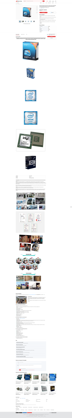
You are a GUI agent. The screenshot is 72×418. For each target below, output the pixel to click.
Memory (47, 399)
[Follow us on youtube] (54, 412)
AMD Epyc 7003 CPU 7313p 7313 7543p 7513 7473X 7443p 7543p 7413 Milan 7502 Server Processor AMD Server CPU (44, 393)
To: (18, 363)
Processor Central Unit (30, 407)
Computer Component (18, 401)
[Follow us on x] (52, 412)
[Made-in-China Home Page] (19, 1)
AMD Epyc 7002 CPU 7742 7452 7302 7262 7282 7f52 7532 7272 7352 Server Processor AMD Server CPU (35, 393)
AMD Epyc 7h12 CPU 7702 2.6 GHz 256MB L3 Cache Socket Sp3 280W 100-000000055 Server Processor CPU (19, 382)
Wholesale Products (36, 414)
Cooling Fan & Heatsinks (25, 407)
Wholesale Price (39, 414)
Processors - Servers (17, 400)
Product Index (46, 414)
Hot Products (25, 414)
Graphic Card (20, 407)
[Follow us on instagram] (53, 412)
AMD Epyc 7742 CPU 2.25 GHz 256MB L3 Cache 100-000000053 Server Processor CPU (35, 382)
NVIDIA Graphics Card (28, 400)
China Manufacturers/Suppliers (31, 414)
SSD (46, 400)
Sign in (55, 1)
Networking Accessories (38, 401)
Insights (47, 414)
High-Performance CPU (41, 407)
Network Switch (27, 401)
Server (36, 400)
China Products (27, 414)
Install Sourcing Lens (30, 412)
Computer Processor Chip (35, 407)
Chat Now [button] (52, 12)
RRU (46, 401)
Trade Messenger (24, 412)
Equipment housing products (22, 318)
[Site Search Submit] (44, 1)
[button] (50, 1)
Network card (27, 399)
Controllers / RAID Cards (38, 399)
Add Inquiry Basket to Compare (27, 23)
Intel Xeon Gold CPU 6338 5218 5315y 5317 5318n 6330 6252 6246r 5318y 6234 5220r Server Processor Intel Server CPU (52, 393)
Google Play (20, 412)
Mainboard (17, 407)
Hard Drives (17, 399)
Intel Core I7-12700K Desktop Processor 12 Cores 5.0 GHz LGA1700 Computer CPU (27, 382)
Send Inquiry (43, 12)
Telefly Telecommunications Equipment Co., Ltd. (45, 7)
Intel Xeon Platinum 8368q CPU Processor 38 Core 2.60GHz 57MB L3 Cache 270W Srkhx (27, 393)
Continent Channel (42, 414)
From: (18, 362)
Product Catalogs (23, 398)
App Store (17, 412)
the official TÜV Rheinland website (32, 294)
